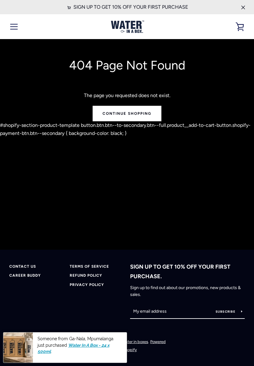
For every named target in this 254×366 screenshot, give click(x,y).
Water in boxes (135, 341)
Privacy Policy (87, 285)
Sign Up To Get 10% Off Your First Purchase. (180, 271)
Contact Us (22, 266)
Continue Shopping (127, 113)
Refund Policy (86, 275)
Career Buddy (25, 275)
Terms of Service (89, 266)
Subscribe (226, 312)
